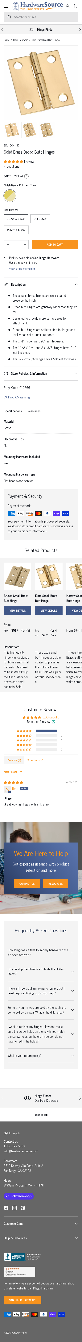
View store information (22, 268)
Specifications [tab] (13, 411)
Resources (55, 883)
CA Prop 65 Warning (17, 397)
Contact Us (27, 883)
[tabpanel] (41, 451)
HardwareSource (19, 1332)
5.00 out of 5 (51, 717)
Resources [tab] (33, 411)
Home (6, 40)
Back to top (41, 1114)
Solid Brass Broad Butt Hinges (45, 40)
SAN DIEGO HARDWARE (22, 1300)
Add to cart (55, 244)
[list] (41, 83)
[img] (13, 782)
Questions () (35, 760)
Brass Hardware (20, 40)
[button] (76, 6)
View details (18, 610)
